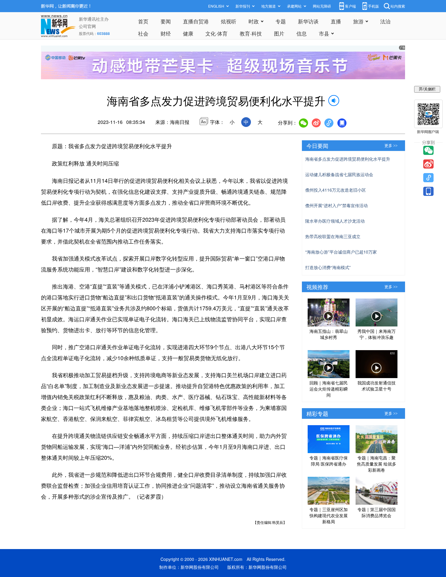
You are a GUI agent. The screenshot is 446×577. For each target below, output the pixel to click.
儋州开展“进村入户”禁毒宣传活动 (336, 205)
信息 (301, 33)
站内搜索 (397, 6)
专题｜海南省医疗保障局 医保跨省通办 (328, 461)
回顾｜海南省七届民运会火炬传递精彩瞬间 (328, 389)
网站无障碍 (322, 6)
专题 (280, 21)
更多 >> (390, 145)
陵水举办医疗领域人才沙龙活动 (335, 221)
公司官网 (87, 26)
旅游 (358, 21)
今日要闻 (317, 145)
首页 (143, 21)
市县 (324, 33)
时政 (253, 21)
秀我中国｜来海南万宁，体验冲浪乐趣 (376, 334)
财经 (165, 33)
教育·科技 (251, 33)
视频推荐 (317, 287)
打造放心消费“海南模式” (328, 267)
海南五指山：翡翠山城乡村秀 (328, 334)
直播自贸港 (196, 21)
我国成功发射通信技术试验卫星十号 (376, 386)
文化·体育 (216, 33)
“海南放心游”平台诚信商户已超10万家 (341, 252)
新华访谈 (308, 21)
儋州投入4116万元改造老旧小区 (335, 190)
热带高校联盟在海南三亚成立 (332, 236)
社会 (143, 33)
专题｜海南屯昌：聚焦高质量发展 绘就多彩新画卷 (376, 464)
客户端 (350, 6)
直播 (336, 21)
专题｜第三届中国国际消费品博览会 (376, 512)
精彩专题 (317, 413)
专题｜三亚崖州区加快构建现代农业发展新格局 (328, 515)
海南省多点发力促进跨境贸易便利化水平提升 (347, 159)
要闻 (165, 21)
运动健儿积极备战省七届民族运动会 (339, 174)
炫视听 (228, 21)
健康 (188, 33)
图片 (279, 33)
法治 (385, 21)
